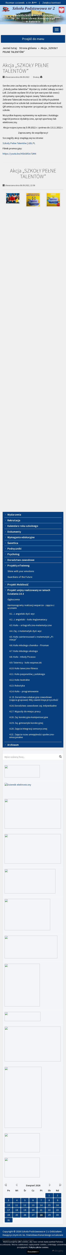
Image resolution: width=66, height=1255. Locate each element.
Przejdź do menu (33, 39)
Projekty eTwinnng (18, 565)
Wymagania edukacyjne (20, 537)
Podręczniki (14, 548)
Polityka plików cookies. (39, 1247)
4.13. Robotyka (17, 685)
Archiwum (13, 744)
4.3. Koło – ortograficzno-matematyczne (30, 625)
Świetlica (12, 543)
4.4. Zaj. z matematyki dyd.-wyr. (25, 631)
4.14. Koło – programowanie (24, 691)
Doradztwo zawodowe (20, 560)
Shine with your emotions (21, 571)
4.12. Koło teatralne (19, 679)
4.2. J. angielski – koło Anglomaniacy (28, 619)
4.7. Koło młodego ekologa (23, 651)
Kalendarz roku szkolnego (22, 526)
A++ (34, 2)
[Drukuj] (42, 77)
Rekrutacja (13, 520)
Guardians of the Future (20, 576)
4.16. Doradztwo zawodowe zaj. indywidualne (33, 705)
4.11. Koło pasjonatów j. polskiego (27, 674)
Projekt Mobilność (18, 584)
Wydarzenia (14, 514)
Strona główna (28, 48)
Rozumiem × (33, 1252)
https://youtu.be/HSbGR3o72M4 (19, 153)
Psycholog (13, 554)
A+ (29, 2)
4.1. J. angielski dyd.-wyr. (22, 613)
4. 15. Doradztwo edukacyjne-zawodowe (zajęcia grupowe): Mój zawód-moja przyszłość (33, 698)
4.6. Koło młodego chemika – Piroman (29, 645)
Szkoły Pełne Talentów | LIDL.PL (19, 143)
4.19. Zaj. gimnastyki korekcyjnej (26, 722)
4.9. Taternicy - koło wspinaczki (25, 662)
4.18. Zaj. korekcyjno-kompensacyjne (28, 717)
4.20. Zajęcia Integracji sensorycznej (28, 728)
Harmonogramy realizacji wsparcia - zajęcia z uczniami (31, 607)
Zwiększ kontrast (51, 2)
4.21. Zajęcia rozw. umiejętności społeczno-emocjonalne (31, 736)
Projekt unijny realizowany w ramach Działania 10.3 (28, 591)
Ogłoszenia (14, 599)
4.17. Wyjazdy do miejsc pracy (25, 711)
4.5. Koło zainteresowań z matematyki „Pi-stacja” (31, 638)
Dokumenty (14, 531)
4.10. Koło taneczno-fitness (23, 668)
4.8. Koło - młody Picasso (22, 656)
